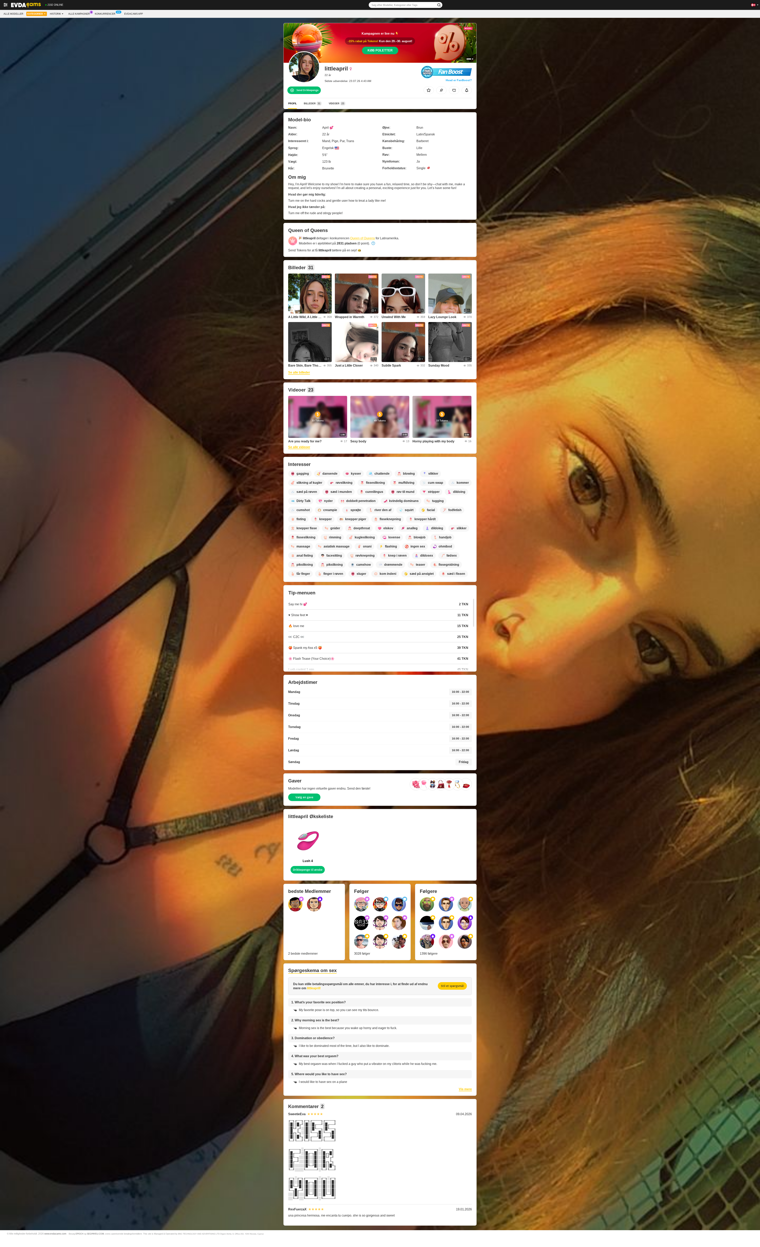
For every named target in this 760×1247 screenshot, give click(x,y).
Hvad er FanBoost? (459, 80)
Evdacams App (133, 13)
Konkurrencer (105, 13)
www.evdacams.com (55, 1233)
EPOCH (79, 1234)
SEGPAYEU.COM (95, 1234)
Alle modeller (13, 13)
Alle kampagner (79, 13)
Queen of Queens (362, 238)
